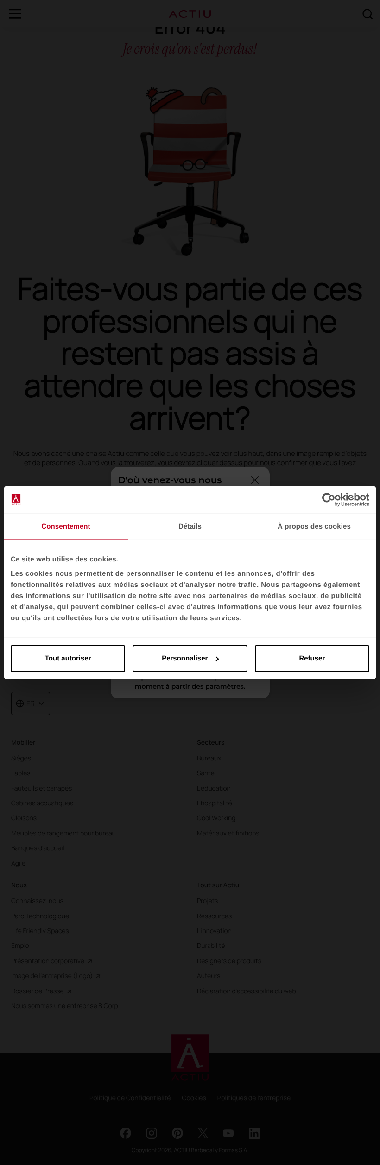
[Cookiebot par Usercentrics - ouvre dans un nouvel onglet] (328, 499)
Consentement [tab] (65, 526)
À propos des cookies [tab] (314, 526)
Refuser (312, 658)
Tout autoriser (68, 658)
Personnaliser (185, 658)
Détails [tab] (190, 526)
